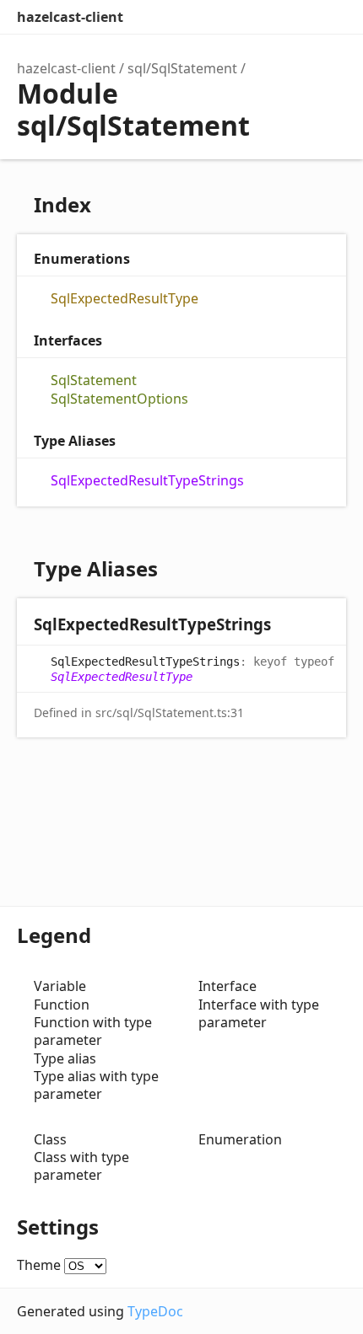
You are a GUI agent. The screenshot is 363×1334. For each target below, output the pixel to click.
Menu (329, 17)
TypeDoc (155, 1311)
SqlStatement (94, 380)
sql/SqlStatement (182, 68)
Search (262, 17)
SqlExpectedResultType (124, 299)
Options (295, 17)
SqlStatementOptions (119, 399)
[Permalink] (287, 625)
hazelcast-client (70, 17)
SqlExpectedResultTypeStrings (147, 481)
